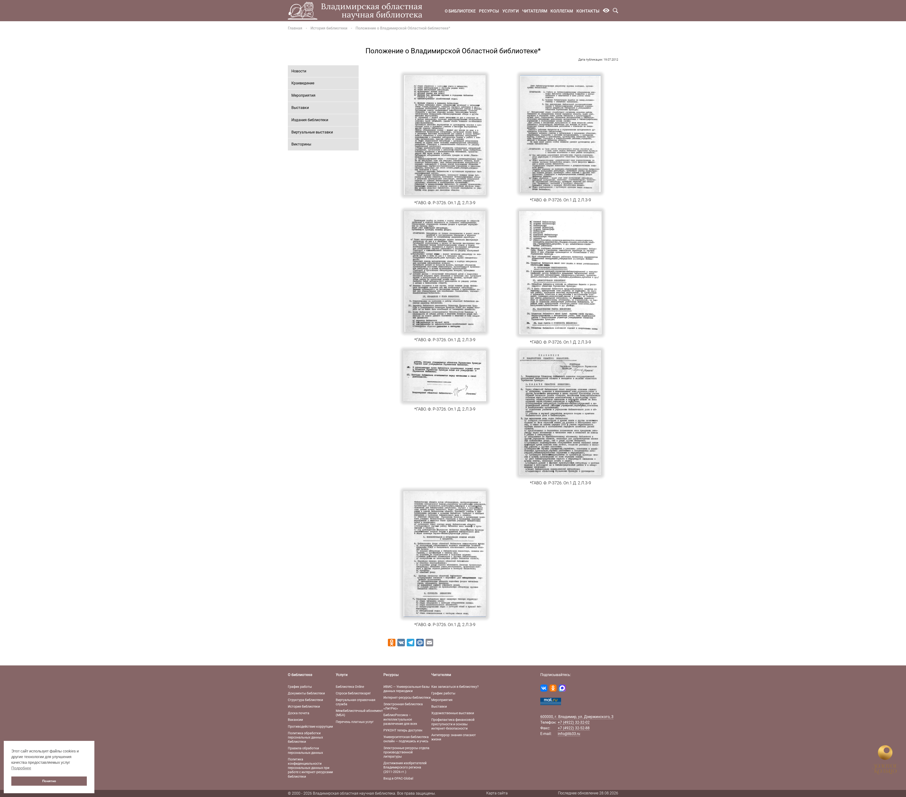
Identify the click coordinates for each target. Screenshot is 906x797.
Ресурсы (489, 10)
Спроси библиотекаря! (353, 693)
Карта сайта (497, 793)
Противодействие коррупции (310, 726)
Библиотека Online (350, 687)
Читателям (534, 10)
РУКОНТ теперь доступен (402, 730)
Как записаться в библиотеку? (455, 687)
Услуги (510, 10)
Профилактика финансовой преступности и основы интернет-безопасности (452, 724)
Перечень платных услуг (355, 722)
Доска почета (298, 713)
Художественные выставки (452, 713)
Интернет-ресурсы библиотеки (407, 697)
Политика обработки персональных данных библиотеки (305, 737)
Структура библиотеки (305, 700)
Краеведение (302, 83)
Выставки (300, 107)
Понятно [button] (49, 781)
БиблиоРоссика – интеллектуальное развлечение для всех (400, 719)
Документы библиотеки (306, 693)
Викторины (301, 144)
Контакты (588, 10)
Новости (298, 71)
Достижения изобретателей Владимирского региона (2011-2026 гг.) (405, 767)
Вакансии (295, 720)
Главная (295, 28)
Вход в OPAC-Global (398, 778)
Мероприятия (303, 95)
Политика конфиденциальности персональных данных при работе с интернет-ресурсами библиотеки (310, 767)
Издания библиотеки (309, 120)
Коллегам (561, 10)
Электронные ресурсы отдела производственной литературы (406, 752)
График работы (300, 687)
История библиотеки (328, 28)
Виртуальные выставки (312, 132)
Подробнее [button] (21, 768)
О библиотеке (460, 10)
